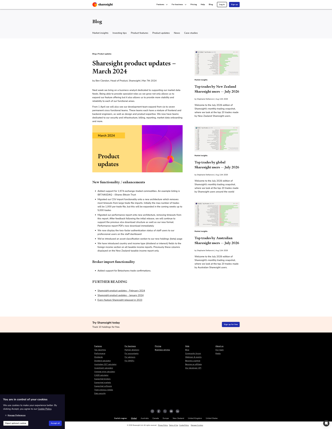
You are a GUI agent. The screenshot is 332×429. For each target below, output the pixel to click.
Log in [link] (222, 4)
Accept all (55, 423)
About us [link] (219, 346)
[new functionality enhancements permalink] (91, 182)
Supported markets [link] (102, 382)
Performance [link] (99, 353)
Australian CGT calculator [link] (105, 364)
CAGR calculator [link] (101, 375)
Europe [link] (166, 418)
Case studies (191, 32)
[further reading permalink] (91, 281)
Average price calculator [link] (104, 371)
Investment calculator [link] (103, 368)
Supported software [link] (103, 386)
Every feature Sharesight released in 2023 (120, 300)
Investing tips (120, 32)
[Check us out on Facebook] (159, 411)
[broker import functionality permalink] (91, 261)
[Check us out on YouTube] (171, 411)
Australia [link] (145, 418)
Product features (139, 32)
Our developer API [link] (193, 368)
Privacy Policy (163, 425)
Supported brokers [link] (102, 379)
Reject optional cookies (15, 423)
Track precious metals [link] (103, 390)
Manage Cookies (197, 425)
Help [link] (203, 4)
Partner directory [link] (132, 350)
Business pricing (162, 350)
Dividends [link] (98, 357)
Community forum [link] (193, 353)
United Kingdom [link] (195, 418)
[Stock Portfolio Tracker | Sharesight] (102, 4)
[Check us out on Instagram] (152, 411)
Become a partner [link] (192, 360)
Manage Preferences (17, 415)
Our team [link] (219, 350)
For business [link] (130, 346)
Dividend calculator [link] (102, 360)
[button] (326, 423)
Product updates (161, 32)
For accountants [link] (132, 353)
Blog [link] (211, 4)
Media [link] (218, 353)
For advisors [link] (130, 357)
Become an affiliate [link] (193, 364)
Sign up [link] (234, 4)
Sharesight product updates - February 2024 (121, 290)
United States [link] (212, 418)
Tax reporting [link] (100, 350)
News (177, 32)
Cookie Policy (184, 425)
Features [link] (98, 346)
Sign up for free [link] (231, 324)
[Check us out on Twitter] (165, 411)
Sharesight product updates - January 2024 (121, 295)
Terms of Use (173, 425)
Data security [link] (100, 393)
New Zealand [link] (178, 418)
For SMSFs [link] (129, 360)
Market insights (100, 32)
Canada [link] (156, 418)
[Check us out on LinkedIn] (177, 411)
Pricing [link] (194, 4)
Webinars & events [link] (193, 357)
